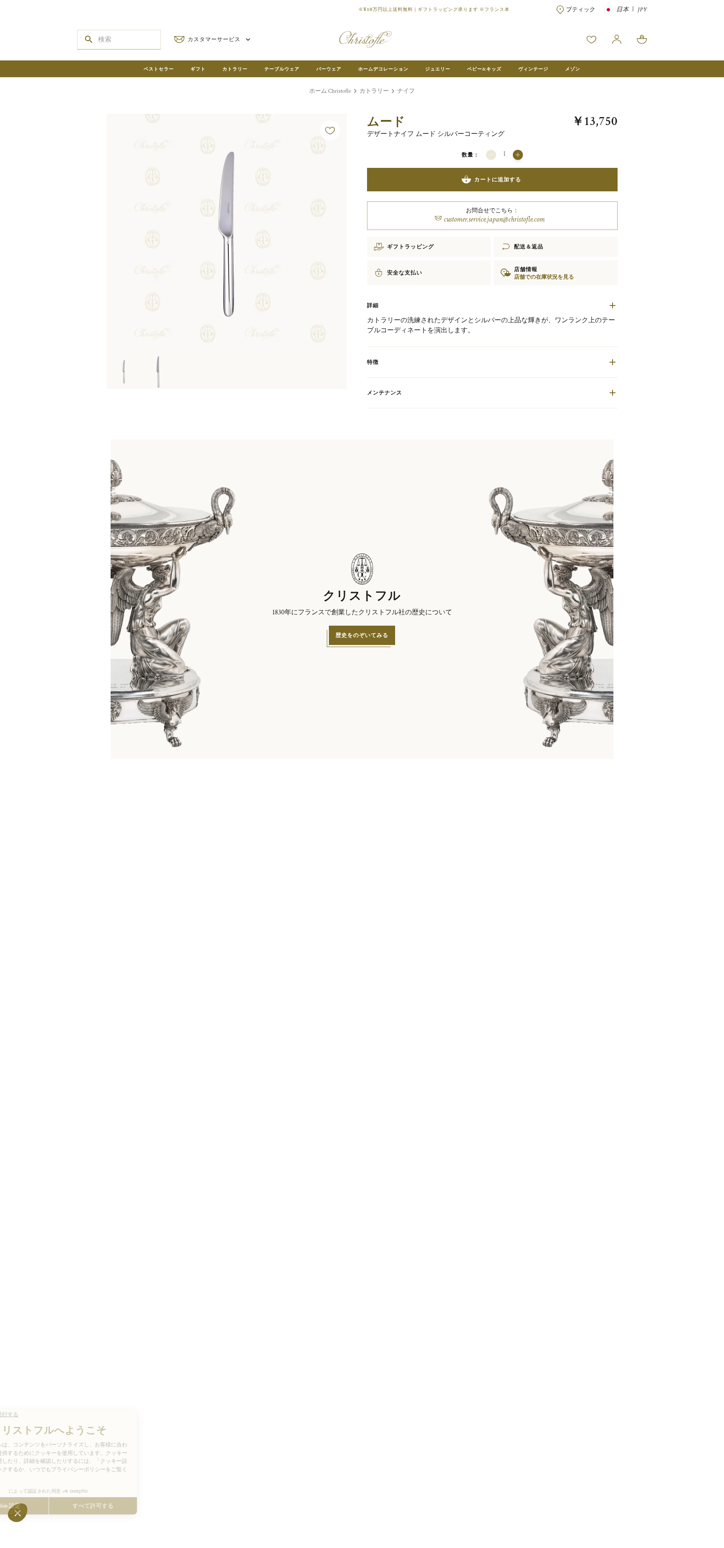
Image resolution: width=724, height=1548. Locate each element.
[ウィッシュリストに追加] (330, 130)
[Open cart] (642, 39)
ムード (386, 121)
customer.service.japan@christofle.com (494, 219)
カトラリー (374, 91)
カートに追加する (497, 179)
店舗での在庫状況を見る (544, 277)
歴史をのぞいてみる (362, 635)
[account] (591, 39)
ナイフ (406, 91)
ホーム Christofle (330, 91)
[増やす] (518, 155)
